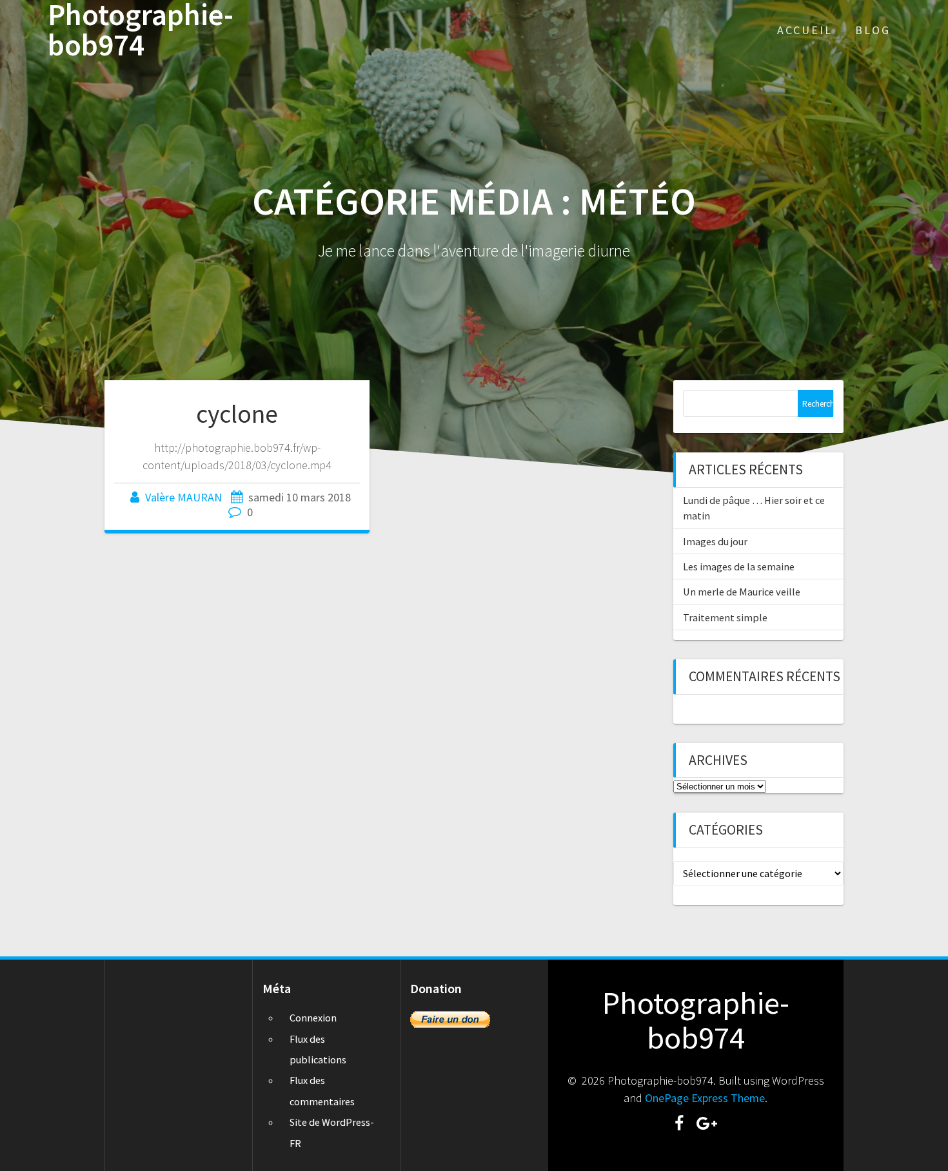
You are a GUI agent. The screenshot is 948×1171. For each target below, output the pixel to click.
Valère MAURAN (183, 497)
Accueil (805, 30)
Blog (873, 30)
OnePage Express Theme (705, 1097)
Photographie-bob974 (140, 30)
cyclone (237, 414)
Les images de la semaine (739, 566)
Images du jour (715, 541)
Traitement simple (725, 617)
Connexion (313, 1017)
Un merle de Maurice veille (741, 591)
